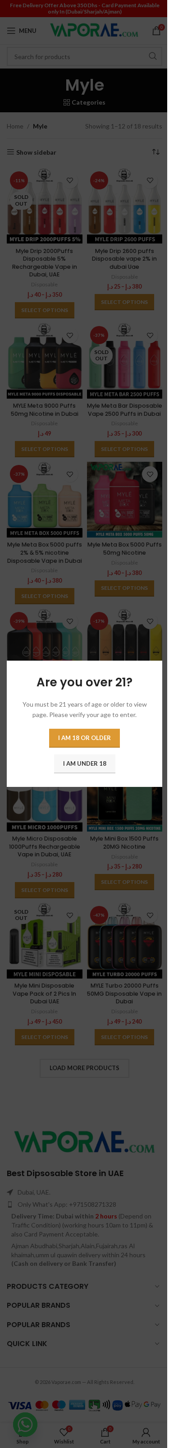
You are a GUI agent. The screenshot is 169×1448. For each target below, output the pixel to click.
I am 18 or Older (84, 738)
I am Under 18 (84, 764)
